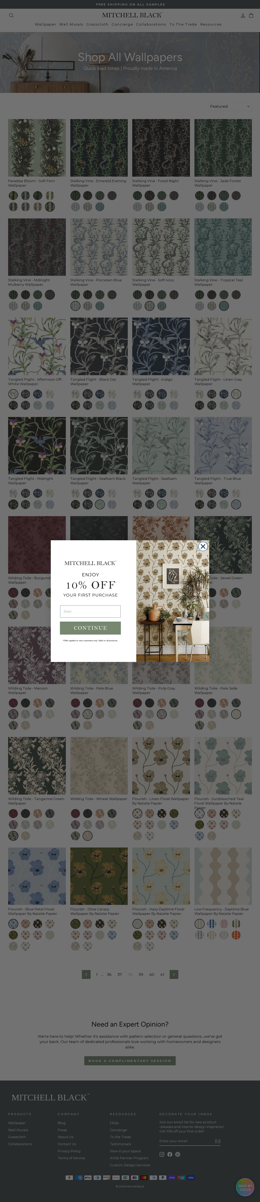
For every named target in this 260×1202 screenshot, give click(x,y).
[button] (90, 628)
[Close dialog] (203, 546)
